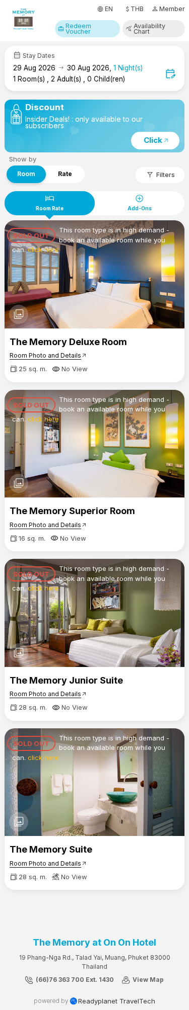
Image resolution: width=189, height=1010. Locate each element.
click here (43, 249)
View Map (147, 979)
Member (168, 9)
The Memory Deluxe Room (68, 341)
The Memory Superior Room (72, 511)
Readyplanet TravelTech (116, 1001)
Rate (65, 173)
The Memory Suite (51, 849)
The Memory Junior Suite (66, 680)
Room (26, 173)
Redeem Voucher (74, 28)
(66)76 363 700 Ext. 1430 (74, 979)
